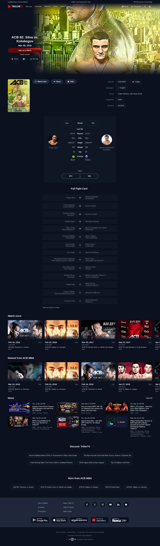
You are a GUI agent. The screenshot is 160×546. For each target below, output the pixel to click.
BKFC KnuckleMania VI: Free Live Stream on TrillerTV (41, 423)
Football (45, 413)
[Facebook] (87, 504)
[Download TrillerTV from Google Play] (40, 520)
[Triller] (126, 504)
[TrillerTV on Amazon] (79, 520)
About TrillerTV (68, 503)
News (63, 6)
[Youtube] (110, 504)
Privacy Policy (71, 532)
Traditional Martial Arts (88, 429)
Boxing (39, 413)
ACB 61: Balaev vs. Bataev (88, 487)
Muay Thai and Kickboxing (90, 429)
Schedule (38, 6)
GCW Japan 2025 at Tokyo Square (91, 462)
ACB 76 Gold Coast (112, 487)
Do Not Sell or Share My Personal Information (90, 532)
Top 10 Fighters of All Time (120, 462)
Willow (55, 6)
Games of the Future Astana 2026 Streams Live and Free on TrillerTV (43, 408)
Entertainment (45, 429)
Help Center (67, 511)
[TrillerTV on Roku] (120, 520)
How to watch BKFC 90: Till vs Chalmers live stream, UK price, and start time (92, 408)
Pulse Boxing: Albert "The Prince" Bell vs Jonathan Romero (51, 462)
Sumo (137, 413)
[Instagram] (102, 504)
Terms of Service (61, 532)
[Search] (145, 6)
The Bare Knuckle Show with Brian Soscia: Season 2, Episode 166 (107, 455)
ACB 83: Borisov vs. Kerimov (18, 389)
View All (149, 398)
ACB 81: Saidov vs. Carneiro (55, 347)
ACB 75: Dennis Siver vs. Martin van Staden (97, 347)
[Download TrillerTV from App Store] (59, 520)
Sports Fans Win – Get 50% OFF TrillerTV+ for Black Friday (91, 423)
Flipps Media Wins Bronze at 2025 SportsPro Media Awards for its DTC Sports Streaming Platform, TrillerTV (141, 425)
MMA (120, 100)
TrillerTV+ (47, 6)
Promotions (42, 511)
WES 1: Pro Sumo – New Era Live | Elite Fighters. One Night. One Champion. (141, 408)
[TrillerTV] (15, 6)
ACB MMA (122, 82)
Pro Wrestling (90, 427)
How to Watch (43, 503)
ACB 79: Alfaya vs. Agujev (128, 389)
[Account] (149, 6)
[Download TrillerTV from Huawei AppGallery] (99, 520)
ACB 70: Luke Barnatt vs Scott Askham (133, 347)
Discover (29, 6)
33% (89, 176)
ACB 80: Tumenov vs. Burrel (18, 347)
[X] (94, 504)
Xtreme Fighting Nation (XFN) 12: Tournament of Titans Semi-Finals (53, 455)
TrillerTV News (68, 507)
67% (70, 176)
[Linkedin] (118, 504)
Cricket (100, 432)
